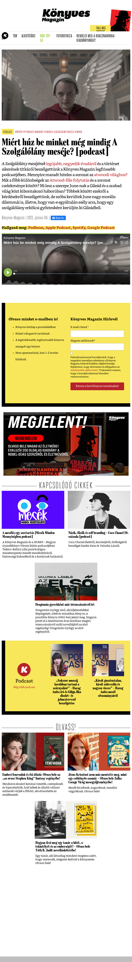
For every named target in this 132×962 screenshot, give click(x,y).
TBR (16, 36)
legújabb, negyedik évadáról (70, 164)
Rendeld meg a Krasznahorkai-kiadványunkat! (96, 38)
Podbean (35, 228)
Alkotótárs (29, 36)
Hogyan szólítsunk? (82, 340)
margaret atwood (43, 132)
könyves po (20, 132)
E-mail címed (79, 327)
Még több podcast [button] (24, 687)
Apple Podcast (58, 228)
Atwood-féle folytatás (69, 180)
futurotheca (65, 36)
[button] (3, 38)
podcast (30, 132)
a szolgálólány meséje (63, 132)
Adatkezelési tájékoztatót (84, 370)
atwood (78, 132)
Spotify (79, 228)
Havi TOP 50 (47, 38)
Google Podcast (101, 228)
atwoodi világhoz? (110, 175)
